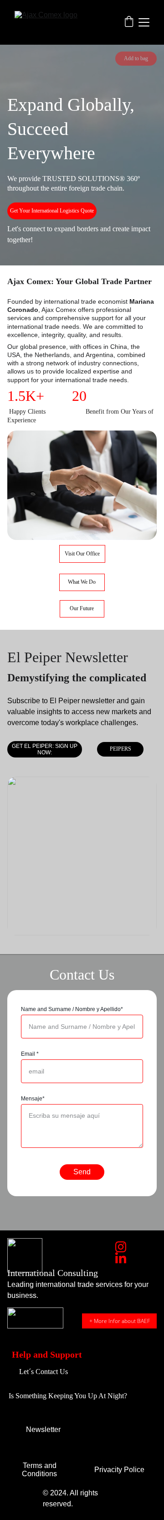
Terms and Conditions (39, 1470)
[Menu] (143, 22)
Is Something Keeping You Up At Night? (68, 1396)
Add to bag (136, 58)
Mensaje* (33, 1098)
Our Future (82, 608)
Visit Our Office (82, 553)
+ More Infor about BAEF (119, 1321)
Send (82, 1172)
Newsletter (43, 1429)
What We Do (82, 582)
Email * (30, 1054)
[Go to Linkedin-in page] (121, 1257)
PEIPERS (120, 749)
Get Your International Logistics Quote (52, 211)
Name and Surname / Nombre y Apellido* (72, 1009)
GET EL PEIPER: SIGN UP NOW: (44, 749)
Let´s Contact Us (43, 1371)
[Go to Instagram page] (121, 1246)
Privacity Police (119, 1469)
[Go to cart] (129, 22)
